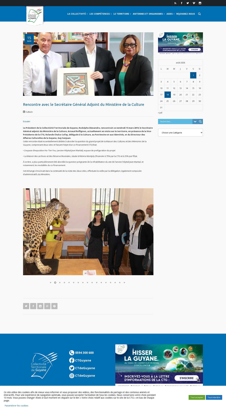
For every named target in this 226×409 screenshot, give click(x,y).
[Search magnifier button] (200, 121)
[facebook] (181, 3)
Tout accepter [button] (196, 397)
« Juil (160, 112)
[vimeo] (194, 3)
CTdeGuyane (84, 368)
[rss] (175, 3)
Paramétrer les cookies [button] (16, 405)
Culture (29, 111)
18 (168, 94)
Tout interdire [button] (214, 397)
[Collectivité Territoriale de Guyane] (35, 16)
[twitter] (187, 3)
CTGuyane (82, 360)
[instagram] (200, 3)
